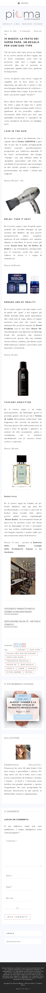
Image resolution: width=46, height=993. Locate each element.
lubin (21, 668)
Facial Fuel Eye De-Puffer (21, 653)
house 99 (11, 665)
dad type (35, 650)
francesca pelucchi (18, 661)
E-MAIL (17, 24)
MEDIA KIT (7, 24)
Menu (24, 3)
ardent (22, 650)
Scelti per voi (23, 697)
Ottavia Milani (18, 983)
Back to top (22, 989)
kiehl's (10, 668)
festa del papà (15, 657)
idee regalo (27, 665)
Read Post (23, 717)
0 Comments (25, 31)
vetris (28, 672)
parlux (32, 668)
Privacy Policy (30, 983)
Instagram (27, 24)
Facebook (38, 24)
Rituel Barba (14, 672)
